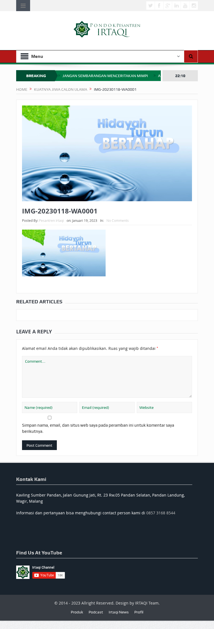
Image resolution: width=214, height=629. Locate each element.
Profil (138, 612)
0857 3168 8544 (160, 512)
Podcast (96, 612)
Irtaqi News (119, 612)
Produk (77, 612)
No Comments (117, 220)
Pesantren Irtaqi (51, 220)
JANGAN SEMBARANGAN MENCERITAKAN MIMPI (105, 75)
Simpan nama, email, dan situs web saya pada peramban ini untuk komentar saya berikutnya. (98, 428)
